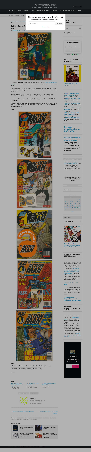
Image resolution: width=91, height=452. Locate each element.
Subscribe (59, 23)
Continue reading (45, 27)
